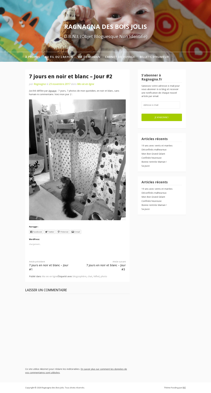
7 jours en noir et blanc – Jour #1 (48, 265)
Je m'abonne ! (162, 117)
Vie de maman (89, 57)
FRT (184, 387)
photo (104, 276)
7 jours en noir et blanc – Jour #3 (106, 265)
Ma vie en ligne (85, 84)
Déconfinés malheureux (154, 149)
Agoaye (53, 90)
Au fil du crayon (59, 57)
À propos (32, 57)
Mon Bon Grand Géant (153, 153)
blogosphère (80, 276)
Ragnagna (40, 84)
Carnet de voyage (120, 57)
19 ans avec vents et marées (157, 145)
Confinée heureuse (151, 157)
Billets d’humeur (154, 57)
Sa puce (145, 165)
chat (90, 276)
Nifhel (96, 276)
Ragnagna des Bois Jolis (105, 26)
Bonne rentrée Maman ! (154, 161)
